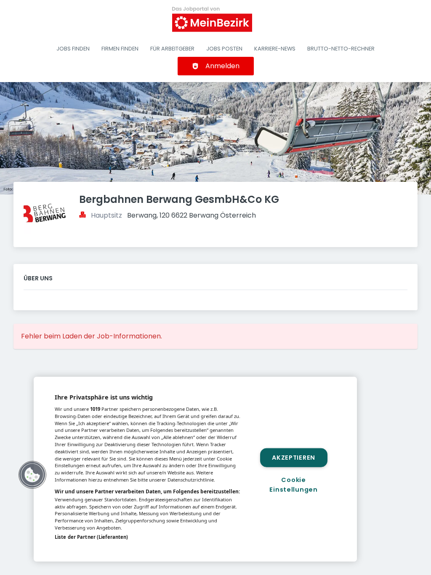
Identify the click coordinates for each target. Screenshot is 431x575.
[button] (32, 474)
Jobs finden (73, 48)
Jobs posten (224, 48)
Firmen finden (119, 48)
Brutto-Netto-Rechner (341, 48)
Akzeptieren (293, 457)
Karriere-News (274, 48)
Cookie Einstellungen (293, 485)
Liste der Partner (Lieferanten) (91, 537)
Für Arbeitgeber (172, 48)
